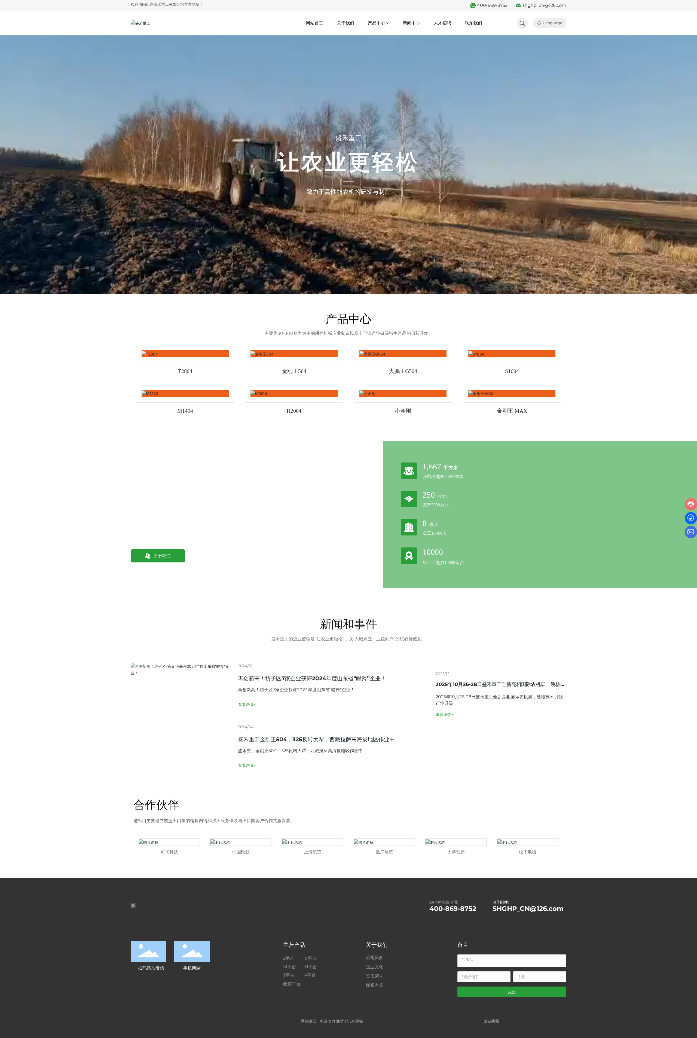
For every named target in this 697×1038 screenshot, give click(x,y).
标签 (359, 1021)
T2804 (185, 371)
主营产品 (294, 945)
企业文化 (374, 966)
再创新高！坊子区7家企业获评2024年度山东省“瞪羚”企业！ (312, 678)
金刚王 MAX (512, 411)
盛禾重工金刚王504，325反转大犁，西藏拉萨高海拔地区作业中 (316, 739)
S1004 (512, 371)
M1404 (185, 411)
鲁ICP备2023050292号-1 (539, 1021)
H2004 (294, 411)
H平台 (308, 966)
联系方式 (374, 985)
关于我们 (377, 945)
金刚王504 (294, 371)
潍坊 (340, 1021)
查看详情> (444, 714)
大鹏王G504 (403, 371)
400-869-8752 (492, 5)
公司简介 (374, 957)
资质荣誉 (374, 976)
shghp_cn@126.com (544, 5)
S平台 (310, 958)
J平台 (292, 958)
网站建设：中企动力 (318, 1021)
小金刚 (403, 411)
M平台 (291, 966)
